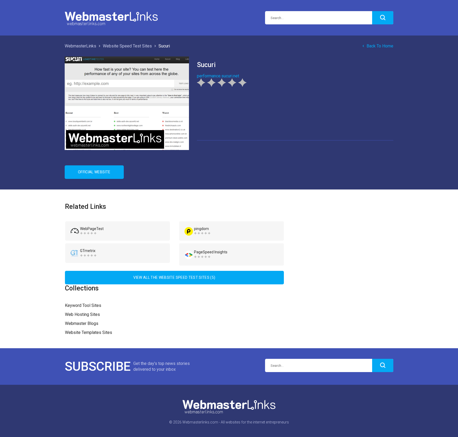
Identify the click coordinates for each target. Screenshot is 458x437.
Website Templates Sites (88, 332)
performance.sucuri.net (218, 75)
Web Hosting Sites (82, 314)
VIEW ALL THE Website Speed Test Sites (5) (174, 277)
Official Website (94, 172)
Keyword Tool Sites (83, 305)
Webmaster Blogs (81, 323)
